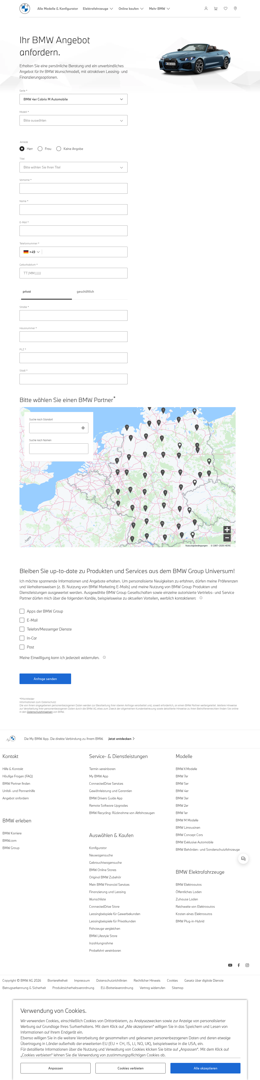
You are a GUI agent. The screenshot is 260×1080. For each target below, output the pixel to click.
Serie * (23, 90)
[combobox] (58, 428)
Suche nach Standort (41, 419)
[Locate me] (83, 428)
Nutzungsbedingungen (196, 545)
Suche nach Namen (40, 440)
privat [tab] (27, 291)
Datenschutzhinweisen (40, 711)
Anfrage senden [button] (45, 679)
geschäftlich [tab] (85, 291)
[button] (227, 529)
